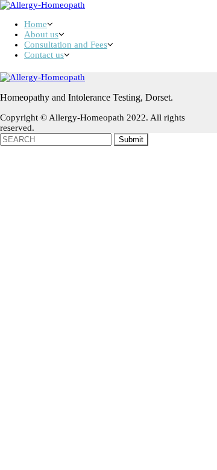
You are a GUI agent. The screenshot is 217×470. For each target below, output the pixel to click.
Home (35, 24)
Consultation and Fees (65, 44)
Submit (131, 139)
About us (41, 34)
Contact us (44, 55)
